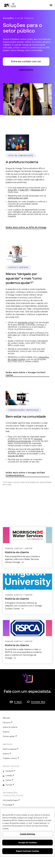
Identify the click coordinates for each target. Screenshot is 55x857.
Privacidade (7, 805)
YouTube (9, 785)
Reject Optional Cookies (27, 851)
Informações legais (10, 800)
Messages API (37, 190)
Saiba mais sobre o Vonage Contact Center (26, 373)
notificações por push (18, 198)
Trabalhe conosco (10, 758)
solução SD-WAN (15, 456)
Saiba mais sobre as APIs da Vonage (26, 227)
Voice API (12, 190)
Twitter (8, 780)
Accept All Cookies (27, 843)
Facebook (9, 771)
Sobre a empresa (9, 749)
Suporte (6, 732)
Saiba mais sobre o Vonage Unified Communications (25, 473)
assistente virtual (26, 322)
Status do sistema (10, 727)
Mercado (6, 718)
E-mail (18, 702)
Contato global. (9, 736)
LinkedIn (9, 776)
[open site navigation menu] (51, 5)
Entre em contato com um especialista (26, 63)
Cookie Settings (27, 834)
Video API (23, 190)
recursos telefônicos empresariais (25, 440)
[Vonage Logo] (10, 5)
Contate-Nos (38, 702)
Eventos (6, 754)
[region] (27, 832)
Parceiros (7, 723)
